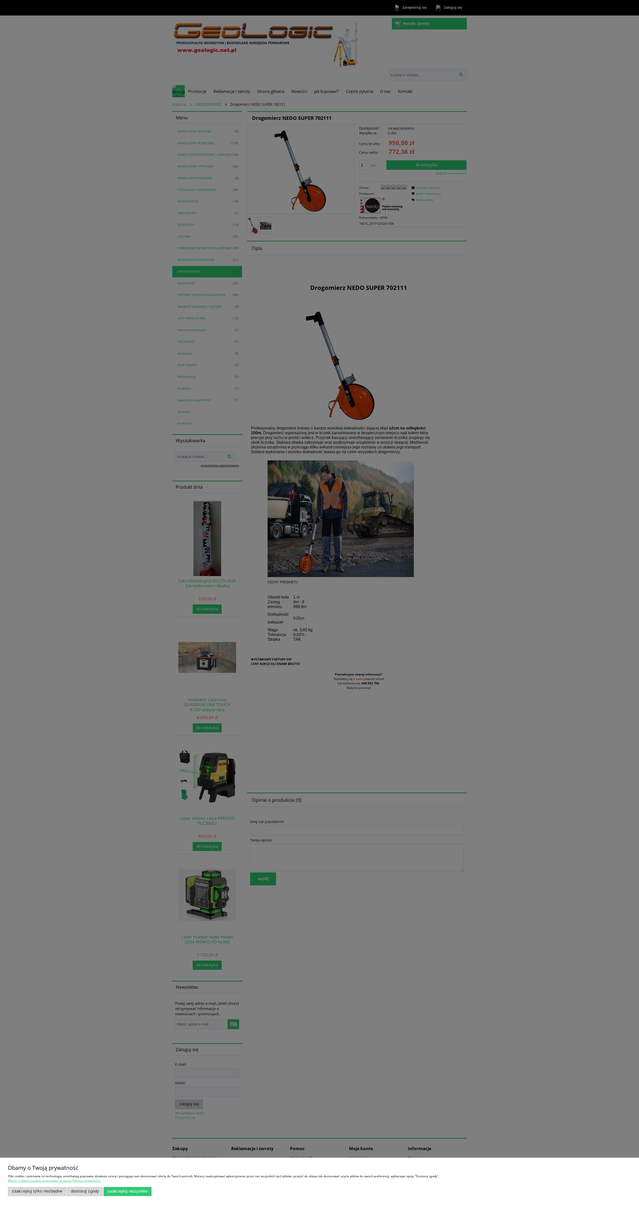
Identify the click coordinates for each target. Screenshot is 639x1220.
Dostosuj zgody (85, 1191)
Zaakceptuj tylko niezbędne (37, 1191)
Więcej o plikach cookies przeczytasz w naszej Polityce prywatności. (54, 1181)
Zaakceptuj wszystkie (127, 1191)
